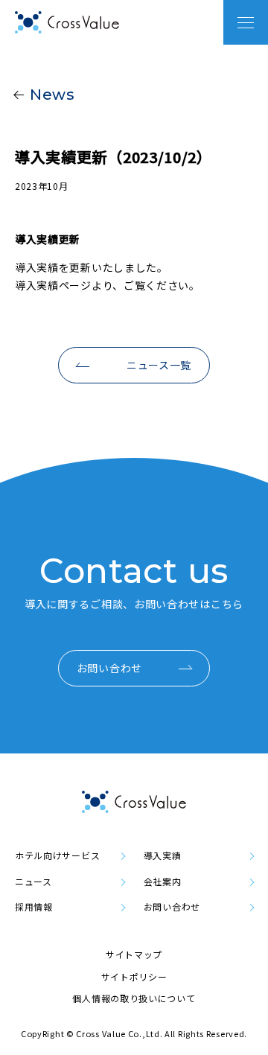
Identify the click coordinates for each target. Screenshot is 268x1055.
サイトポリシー (134, 976)
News (52, 94)
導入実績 (163, 855)
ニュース (33, 881)
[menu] (245, 22)
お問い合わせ (109, 667)
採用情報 (34, 907)
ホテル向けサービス (57, 855)
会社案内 (163, 881)
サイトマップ (134, 954)
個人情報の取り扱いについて (133, 998)
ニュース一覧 (159, 364)
